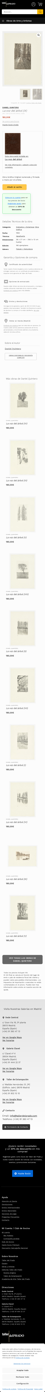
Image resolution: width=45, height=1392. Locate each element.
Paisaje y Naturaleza (24, 249)
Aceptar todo (22, 1370)
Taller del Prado (8, 1260)
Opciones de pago (9, 1214)
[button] (38, 35)
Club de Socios (8, 1242)
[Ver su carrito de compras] (40, 4)
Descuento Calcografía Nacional (15, 1248)
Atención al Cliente (9, 1201)
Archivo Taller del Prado (33, 103)
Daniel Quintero (10, 107)
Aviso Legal (38, 1389)
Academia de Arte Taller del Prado (16, 1279)
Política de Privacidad (25, 1389)
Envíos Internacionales (11, 1208)
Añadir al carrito (14, 187)
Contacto (5, 1220)
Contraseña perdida (11, 1239)
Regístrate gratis (14, 204)
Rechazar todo (22, 1377)
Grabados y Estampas (25, 227)
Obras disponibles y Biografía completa (21, 356)
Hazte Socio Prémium (10, 1245)
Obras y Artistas (8, 1267)
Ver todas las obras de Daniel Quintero (22, 959)
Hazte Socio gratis (10, 125)
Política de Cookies (22, 1358)
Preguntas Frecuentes (10, 1217)
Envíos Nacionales (9, 1211)
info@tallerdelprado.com (23, 1116)
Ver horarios (8, 1040)
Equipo (4, 1263)
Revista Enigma (9, 1273)
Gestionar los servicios (22, 1363)
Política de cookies (9, 1389)
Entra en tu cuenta (13, 198)
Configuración (22, 1384)
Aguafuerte (20, 236)
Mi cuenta (6, 1232)
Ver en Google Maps (12, 1037)
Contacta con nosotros (11, 290)
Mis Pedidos (8, 1236)
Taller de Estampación (12, 1276)
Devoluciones (7, 1204)
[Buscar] (40, 11)
